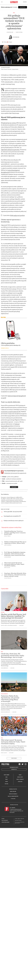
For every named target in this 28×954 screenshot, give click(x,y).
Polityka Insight (5, 820)
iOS (10, 807)
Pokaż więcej (14, 758)
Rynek (6, 781)
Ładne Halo (22, 818)
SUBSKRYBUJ (23, 7)
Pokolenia (20, 781)
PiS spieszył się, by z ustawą (8, 123)
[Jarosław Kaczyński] (14, 55)
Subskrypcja (14, 769)
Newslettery (20, 777)
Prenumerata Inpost (14, 767)
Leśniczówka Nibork (5, 822)
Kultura (6, 783)
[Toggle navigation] (2, 2)
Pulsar (3, 818)
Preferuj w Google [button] (8, 42)
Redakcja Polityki (13, 789)
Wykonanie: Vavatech (18, 820)
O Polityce (13, 798)
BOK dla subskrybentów (13, 796)
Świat (6, 779)
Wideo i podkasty (20, 779)
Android (13, 807)
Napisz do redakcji (13, 793)
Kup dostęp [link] (14, 487)
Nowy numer (6, 774)
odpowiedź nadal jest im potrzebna (10, 149)
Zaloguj (25, 1)
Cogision (19, 818)
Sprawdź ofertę (4, 348)
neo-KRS (20, 293)
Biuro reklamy (13, 791)
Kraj (14, 12)
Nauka (20, 774)
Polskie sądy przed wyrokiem (17, 215)
